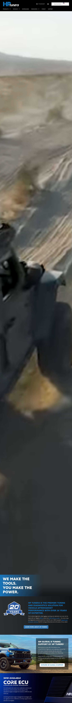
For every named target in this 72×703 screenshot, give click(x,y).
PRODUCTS (6, 9)
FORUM (43, 9)
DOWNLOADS (25, 9)
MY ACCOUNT (41, 4)
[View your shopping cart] (48, 4)
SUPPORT (50, 9)
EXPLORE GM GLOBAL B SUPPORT (52, 665)
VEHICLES (15, 9)
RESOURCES (34, 9)
